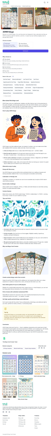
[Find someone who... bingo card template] (9, 365)
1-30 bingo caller (22, 420)
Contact (36, 428)
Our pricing (36, 418)
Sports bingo (5, 420)
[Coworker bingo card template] (9, 388)
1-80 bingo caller (22, 422)
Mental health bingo (27, 6)
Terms (35, 426)
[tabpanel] (25, 61)
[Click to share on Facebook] (41, 348)
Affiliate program (37, 424)
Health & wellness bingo (16, 6)
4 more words (8, 95)
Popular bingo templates (30, 348)
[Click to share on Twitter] (39, 348)
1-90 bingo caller (22, 424)
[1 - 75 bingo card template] (25, 365)
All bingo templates (7, 348)
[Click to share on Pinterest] (44, 348)
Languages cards (6, 418)
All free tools (21, 426)
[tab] (10, 45)
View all (4, 424)
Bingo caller (21, 418)
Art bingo (4, 422)
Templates (5, 6)
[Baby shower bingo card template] (25, 388)
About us (36, 420)
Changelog (36, 422)
